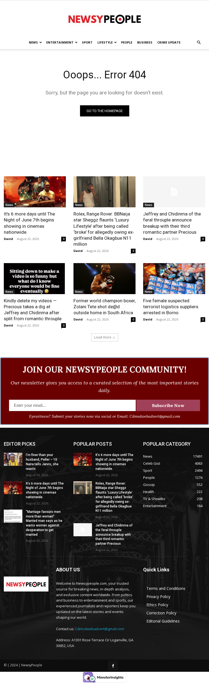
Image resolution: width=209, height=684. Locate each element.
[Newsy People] (104, 18)
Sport (87, 42)
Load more (102, 337)
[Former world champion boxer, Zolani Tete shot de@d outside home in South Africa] (104, 278)
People (126, 42)
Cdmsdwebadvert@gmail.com (99, 628)
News (33, 42)
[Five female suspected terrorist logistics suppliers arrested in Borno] (174, 278)
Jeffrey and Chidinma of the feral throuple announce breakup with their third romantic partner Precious (172, 223)
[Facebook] (113, 665)
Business (144, 42)
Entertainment (59, 42)
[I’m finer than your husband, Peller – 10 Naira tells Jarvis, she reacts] (13, 459)
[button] (198, 42)
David (8, 239)
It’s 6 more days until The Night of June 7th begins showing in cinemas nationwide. (29, 223)
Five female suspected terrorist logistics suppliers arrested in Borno (170, 306)
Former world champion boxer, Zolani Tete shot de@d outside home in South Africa (104, 306)
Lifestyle (105, 42)
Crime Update (168, 42)
